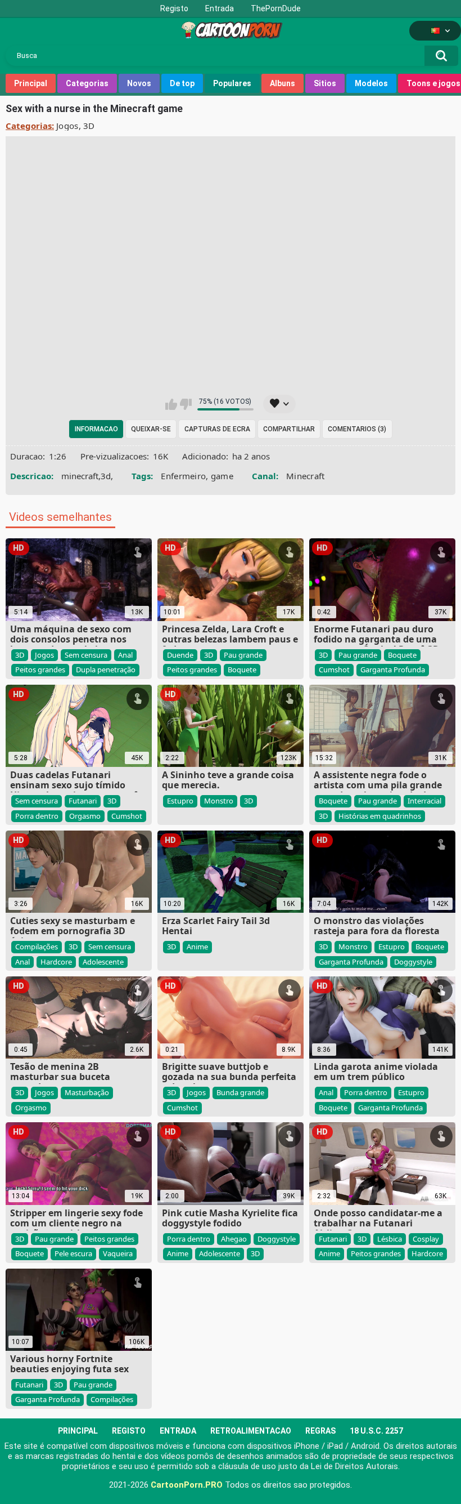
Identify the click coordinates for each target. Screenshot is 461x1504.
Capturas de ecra (217, 429)
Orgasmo (85, 816)
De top (182, 83)
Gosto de (171, 404)
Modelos (371, 83)
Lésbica (389, 1239)
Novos (139, 83)
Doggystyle (413, 962)
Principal (30, 83)
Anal (125, 655)
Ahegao (234, 1239)
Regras (320, 1430)
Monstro (218, 801)
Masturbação (87, 1092)
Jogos (67, 126)
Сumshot (334, 669)
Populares (232, 83)
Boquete (242, 669)
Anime (197, 946)
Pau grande (243, 655)
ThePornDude (276, 8)
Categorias (87, 83)
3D (89, 126)
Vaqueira (118, 1253)
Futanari (83, 801)
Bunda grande (240, 1092)
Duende (180, 655)
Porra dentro (36, 816)
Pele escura (73, 1253)
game (222, 476)
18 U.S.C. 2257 (376, 1430)
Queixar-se (151, 429)
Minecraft (305, 476)
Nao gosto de (186, 404)
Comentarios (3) (357, 429)
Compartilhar (289, 429)
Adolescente (103, 962)
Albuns (282, 83)
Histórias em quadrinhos (379, 816)
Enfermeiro (183, 476)
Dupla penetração (105, 669)
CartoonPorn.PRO (187, 1485)
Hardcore (56, 962)
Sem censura (86, 655)
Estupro (180, 801)
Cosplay (426, 1239)
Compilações (36, 946)
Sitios (325, 83)
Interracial (424, 801)
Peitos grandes (40, 669)
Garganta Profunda (392, 669)
